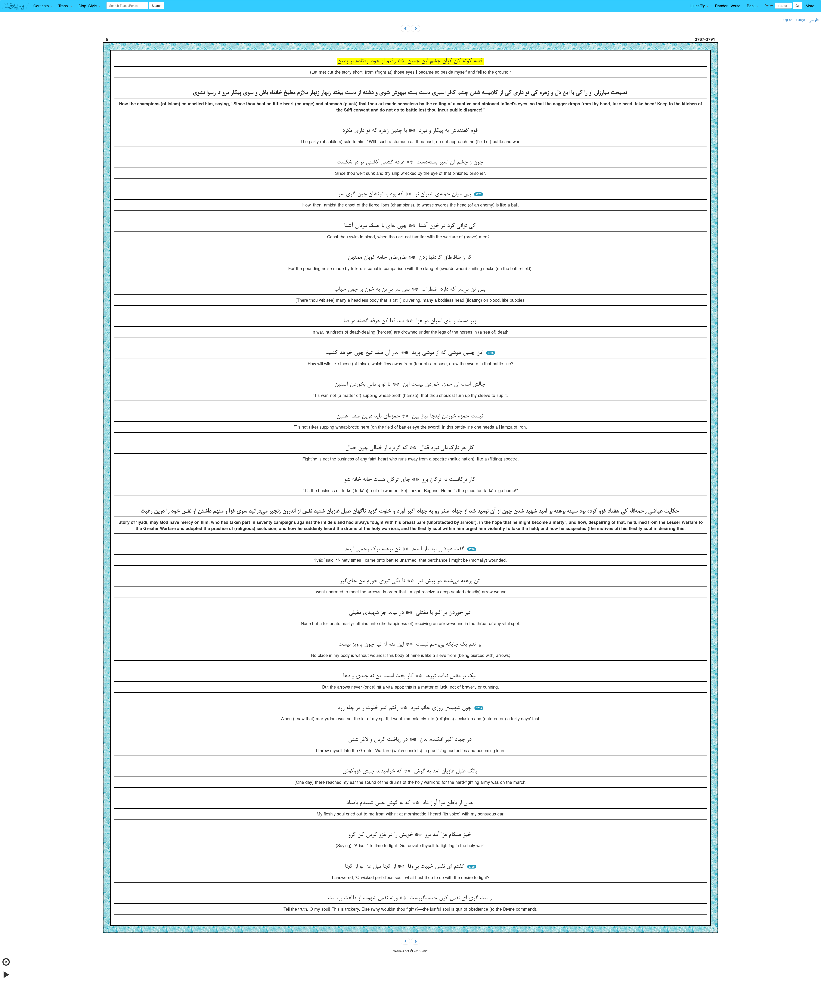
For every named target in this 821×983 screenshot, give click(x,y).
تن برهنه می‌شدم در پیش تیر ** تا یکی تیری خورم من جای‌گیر (410, 581)
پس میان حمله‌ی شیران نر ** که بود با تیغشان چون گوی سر (405, 194)
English (787, 20)
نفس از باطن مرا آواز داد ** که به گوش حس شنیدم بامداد (410, 803)
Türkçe (800, 20)
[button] (42, 5)
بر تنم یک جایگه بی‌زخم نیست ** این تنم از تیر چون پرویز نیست (410, 644)
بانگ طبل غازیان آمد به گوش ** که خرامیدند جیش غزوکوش (410, 771)
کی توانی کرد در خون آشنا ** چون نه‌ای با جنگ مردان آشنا (410, 226)
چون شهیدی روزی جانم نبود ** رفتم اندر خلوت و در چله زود (405, 708)
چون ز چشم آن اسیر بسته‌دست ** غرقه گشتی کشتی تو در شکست (410, 162)
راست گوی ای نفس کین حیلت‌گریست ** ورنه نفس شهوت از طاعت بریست (410, 898)
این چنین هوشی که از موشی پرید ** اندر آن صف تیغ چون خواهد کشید (405, 352)
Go (798, 5)
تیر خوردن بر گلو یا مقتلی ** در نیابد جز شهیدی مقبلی (410, 612)
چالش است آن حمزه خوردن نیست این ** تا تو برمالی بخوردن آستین (410, 384)
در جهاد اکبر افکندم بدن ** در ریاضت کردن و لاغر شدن (410, 739)
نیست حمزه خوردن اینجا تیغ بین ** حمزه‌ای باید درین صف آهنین (410, 416)
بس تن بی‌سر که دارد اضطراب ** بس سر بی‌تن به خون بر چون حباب (410, 289)
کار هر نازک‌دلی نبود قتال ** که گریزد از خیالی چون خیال (410, 448)
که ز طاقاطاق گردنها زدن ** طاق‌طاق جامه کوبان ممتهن (410, 257)
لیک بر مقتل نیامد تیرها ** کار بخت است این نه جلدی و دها (410, 676)
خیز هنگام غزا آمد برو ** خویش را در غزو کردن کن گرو (410, 835)
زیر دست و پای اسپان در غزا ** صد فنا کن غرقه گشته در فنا (410, 321)
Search (156, 5)
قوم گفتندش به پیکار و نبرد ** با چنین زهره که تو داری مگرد (410, 130)
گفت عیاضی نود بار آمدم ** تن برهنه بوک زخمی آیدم (405, 549)
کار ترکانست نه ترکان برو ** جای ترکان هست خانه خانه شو (410, 479)
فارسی (813, 20)
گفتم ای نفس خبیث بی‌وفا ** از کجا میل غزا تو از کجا (405, 866)
